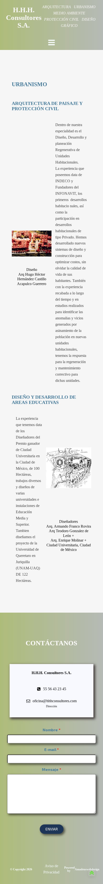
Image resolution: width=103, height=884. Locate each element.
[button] (51, 829)
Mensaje (50, 769)
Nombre (50, 729)
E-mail (50, 749)
